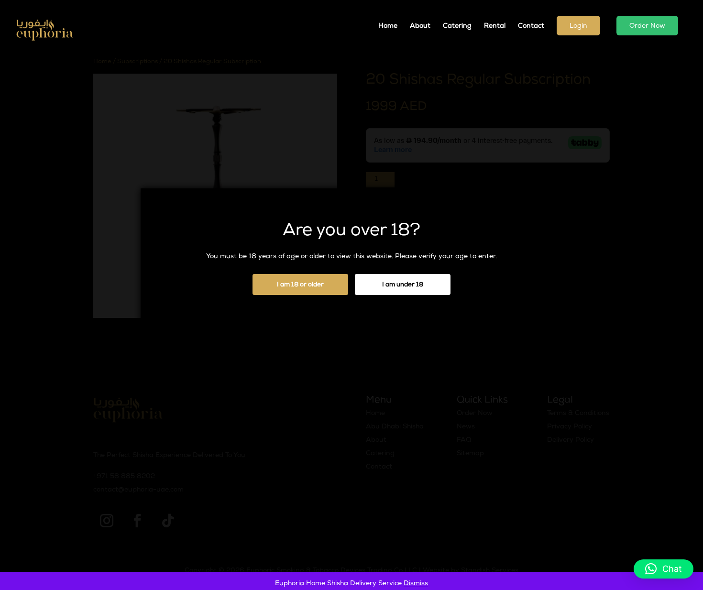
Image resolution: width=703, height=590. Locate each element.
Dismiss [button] (416, 583)
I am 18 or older (300, 285)
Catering (457, 26)
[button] (663, 569)
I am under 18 (402, 285)
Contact (531, 26)
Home (387, 26)
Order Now (647, 26)
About (420, 26)
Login (578, 26)
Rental (494, 26)
